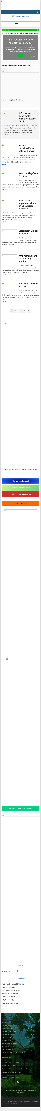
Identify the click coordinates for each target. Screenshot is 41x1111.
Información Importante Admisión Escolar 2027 (20, 41)
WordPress (35, 1101)
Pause (33, 30)
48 (24, 311)
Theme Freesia (27, 1101)
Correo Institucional (20, 481)
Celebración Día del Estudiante (28, 232)
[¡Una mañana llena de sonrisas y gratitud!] (9, 258)
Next (38, 30)
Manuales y (21, 808)
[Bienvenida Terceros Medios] (9, 286)
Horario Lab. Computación (20, 494)
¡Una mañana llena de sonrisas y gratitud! (28, 258)
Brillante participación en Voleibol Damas (27, 148)
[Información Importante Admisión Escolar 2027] (10, 116)
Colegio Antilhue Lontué (9, 1101)
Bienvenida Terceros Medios (29, 285)
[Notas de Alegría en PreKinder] (20, 84)
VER (20, 55)
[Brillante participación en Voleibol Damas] (9, 148)
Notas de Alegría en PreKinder (12, 100)
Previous (35, 30)
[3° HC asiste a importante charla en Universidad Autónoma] (9, 203)
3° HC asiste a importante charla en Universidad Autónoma (21, 32)
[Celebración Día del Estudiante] (9, 234)
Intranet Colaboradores (20, 487)
